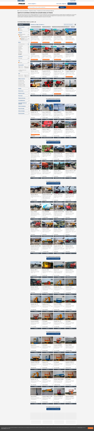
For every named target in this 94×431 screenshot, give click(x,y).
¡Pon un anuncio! (72, 3)
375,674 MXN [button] (56, 159)
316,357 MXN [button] (45, 117)
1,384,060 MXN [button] (69, 176)
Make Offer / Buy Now (34, 134)
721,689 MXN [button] (45, 217)
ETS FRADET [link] (71, 61)
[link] (36, 32)
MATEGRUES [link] (36, 201)
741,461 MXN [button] (56, 117)
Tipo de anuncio (21, 27)
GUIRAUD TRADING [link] (47, 160)
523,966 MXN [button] (68, 117)
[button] (24, 24)
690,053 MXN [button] (68, 200)
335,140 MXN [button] (45, 309)
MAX (25, 66)
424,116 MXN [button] (56, 275)
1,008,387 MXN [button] (69, 350)
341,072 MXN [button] (45, 326)
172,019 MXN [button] (68, 59)
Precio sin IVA (21, 65)
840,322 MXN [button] (33, 367)
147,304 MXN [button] (68, 292)
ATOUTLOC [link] (47, 253)
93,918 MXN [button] (44, 367)
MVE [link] (70, 253)
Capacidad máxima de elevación (22, 103)
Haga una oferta (34, 42)
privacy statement (3, 428)
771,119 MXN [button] (33, 326)
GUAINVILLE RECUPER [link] (36, 78)
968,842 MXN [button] (68, 367)
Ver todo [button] (20, 54)
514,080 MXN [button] (45, 292)
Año (19, 73)
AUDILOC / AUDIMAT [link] (59, 201)
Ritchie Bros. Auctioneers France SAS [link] (36, 44)
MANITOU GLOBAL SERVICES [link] (36, 95)
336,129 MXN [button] (56, 135)
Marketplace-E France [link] (36, 137)
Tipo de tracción (21, 113)
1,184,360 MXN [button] (34, 275)
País (19, 60)
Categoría (20, 32)
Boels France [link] (47, 119)
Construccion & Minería (23, 10)
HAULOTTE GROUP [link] (47, 78)
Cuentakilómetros (21, 100)
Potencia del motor (21, 98)
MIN (19, 66)
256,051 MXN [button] (56, 309)
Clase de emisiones (22, 106)
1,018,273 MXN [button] (69, 309)
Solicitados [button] (33, 76)
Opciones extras (21, 93)
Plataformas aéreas (32, 10)
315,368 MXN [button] (33, 309)
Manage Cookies (80, 427)
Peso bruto (20, 95)
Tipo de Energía (21, 108)
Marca (19, 42)
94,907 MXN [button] (44, 275)
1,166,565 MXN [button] (45, 251)
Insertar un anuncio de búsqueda (53, 100)
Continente (20, 56)
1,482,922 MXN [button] (34, 200)
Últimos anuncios (21, 78)
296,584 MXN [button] (68, 159)
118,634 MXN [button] (33, 350)
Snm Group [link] (70, 95)
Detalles (19, 88)
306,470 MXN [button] (56, 292)
